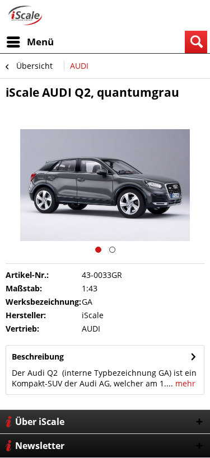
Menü (40, 41)
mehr (184, 383)
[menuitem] (29, 42)
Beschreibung (38, 356)
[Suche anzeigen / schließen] (196, 42)
